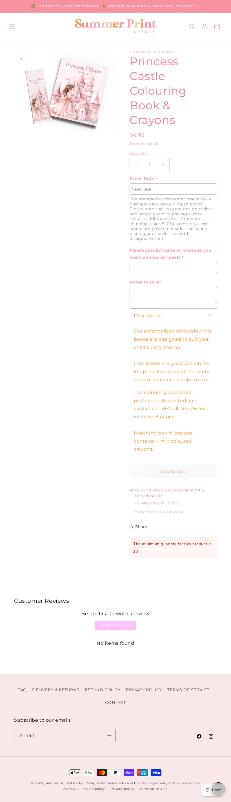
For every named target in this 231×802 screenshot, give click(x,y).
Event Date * (143, 178)
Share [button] (141, 526)
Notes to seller (145, 282)
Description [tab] (148, 315)
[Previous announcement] (11, 6)
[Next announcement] (220, 6)
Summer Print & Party (63, 783)
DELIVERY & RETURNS (55, 689)
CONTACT (115, 702)
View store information (159, 511)
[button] (12, 26)
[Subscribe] (109, 735)
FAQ (22, 689)
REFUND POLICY (103, 689)
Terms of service (154, 789)
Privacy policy (122, 789)
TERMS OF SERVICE (188, 689)
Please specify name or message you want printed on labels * (170, 254)
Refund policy (93, 789)
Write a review (115, 625)
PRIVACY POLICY (144, 689)
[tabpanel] (173, 390)
